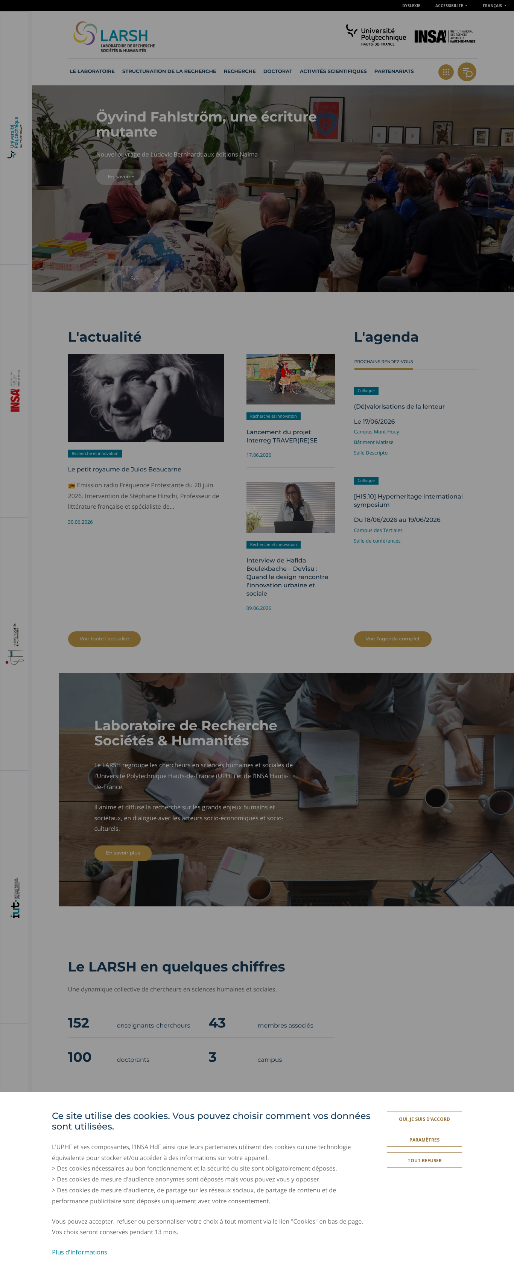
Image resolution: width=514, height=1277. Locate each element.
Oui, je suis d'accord (424, 1119)
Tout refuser (425, 1160)
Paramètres (424, 1140)
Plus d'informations (79, 1252)
